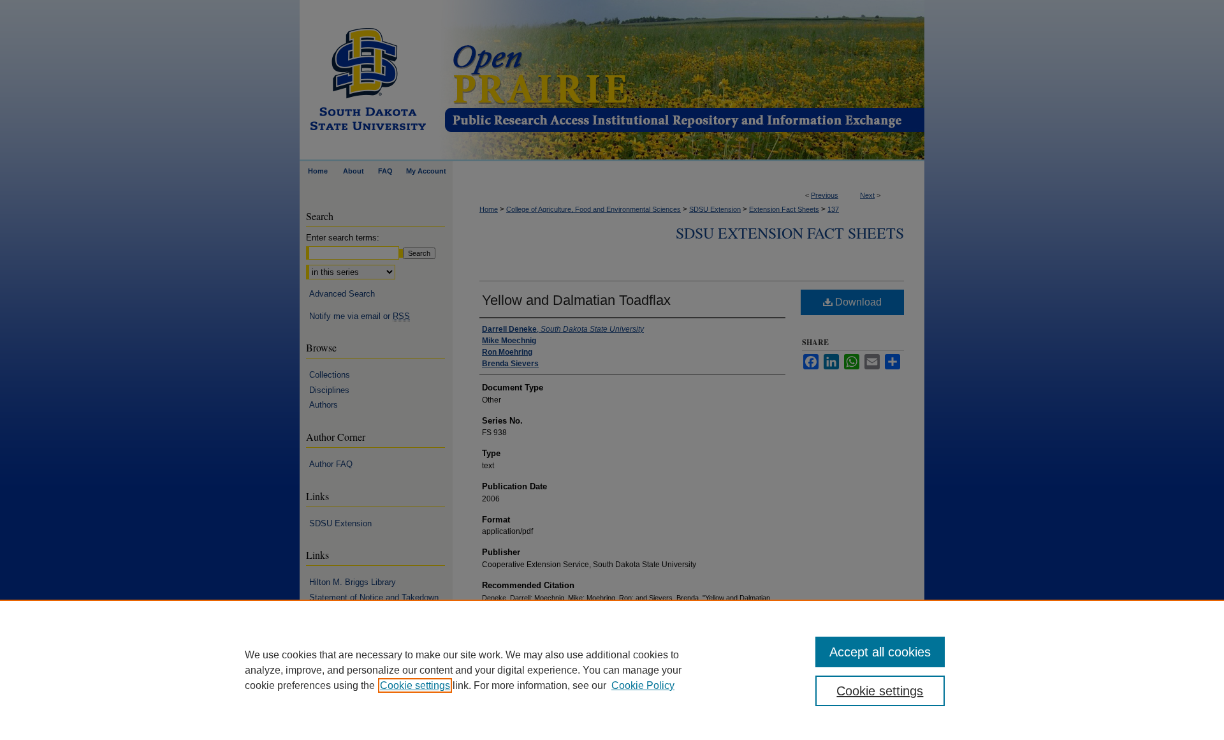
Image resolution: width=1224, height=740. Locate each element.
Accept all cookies (880, 652)
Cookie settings (415, 685)
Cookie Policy (642, 685)
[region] (612, 670)
